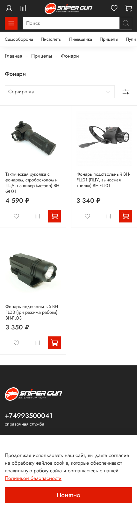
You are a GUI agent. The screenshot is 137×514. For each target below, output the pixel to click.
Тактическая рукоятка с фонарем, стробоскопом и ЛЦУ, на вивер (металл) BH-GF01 (32, 182)
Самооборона (19, 39)
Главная (13, 56)
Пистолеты (51, 39)
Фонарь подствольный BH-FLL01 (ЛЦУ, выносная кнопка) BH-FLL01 (103, 180)
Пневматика (80, 39)
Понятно (68, 495)
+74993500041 (29, 415)
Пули (131, 39)
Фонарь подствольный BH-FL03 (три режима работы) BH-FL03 (32, 312)
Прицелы (109, 39)
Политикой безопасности (33, 478)
